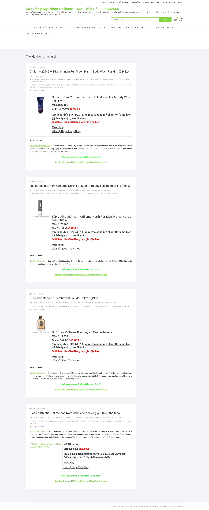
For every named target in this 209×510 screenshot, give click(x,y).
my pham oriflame (67, 193)
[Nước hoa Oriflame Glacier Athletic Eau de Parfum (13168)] (46, 444)
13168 (34, 421)
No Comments (39, 90)
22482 (34, 85)
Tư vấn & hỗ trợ (135, 2)
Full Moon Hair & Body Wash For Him (75, 85)
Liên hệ (180, 2)
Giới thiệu (103, 2)
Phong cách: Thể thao (122, 417)
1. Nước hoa (54, 303)
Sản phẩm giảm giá (93, 190)
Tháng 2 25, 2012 (38, 67)
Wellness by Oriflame (110, 28)
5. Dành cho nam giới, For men (59, 79)
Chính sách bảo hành (168, 2)
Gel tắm (89, 79)
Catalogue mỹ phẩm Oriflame (118, 2)
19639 (34, 306)
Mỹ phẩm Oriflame (99, 79)
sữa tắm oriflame (56, 87)
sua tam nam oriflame (41, 87)
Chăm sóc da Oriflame (159, 28)
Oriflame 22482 (95, 85)
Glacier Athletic (57, 421)
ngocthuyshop (41, 76)
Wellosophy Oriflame (84, 28)
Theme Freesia (164, 506)
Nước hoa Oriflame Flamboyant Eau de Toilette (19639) (65, 298)
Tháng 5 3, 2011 (38, 181)
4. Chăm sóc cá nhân (39, 79)
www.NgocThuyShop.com (40, 146)
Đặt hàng (146, 2)
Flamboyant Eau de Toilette (61, 306)
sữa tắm (104, 85)
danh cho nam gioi (55, 85)
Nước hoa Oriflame (135, 28)
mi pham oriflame (70, 421)
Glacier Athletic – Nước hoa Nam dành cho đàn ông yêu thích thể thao (75, 413)
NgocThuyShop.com (38, 261)
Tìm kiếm (165, 19)
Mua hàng (65, 28)
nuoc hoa (77, 193)
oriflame (100, 193)
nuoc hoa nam (111, 421)
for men (49, 193)
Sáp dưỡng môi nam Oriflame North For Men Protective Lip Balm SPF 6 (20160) (80, 185)
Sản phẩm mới (41, 82)
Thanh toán (155, 2)
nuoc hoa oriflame (89, 193)
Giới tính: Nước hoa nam (68, 303)
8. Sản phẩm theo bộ (77, 79)
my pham (56, 193)
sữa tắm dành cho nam (116, 85)
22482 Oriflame (42, 85)
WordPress (179, 506)
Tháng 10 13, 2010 (39, 409)
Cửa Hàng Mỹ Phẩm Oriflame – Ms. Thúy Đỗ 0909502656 (72, 9)
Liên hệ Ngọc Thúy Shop (66, 131)
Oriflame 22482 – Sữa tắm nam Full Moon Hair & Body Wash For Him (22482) (79, 71)
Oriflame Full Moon (113, 79)
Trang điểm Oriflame (38, 34)
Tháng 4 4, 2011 (38, 294)
